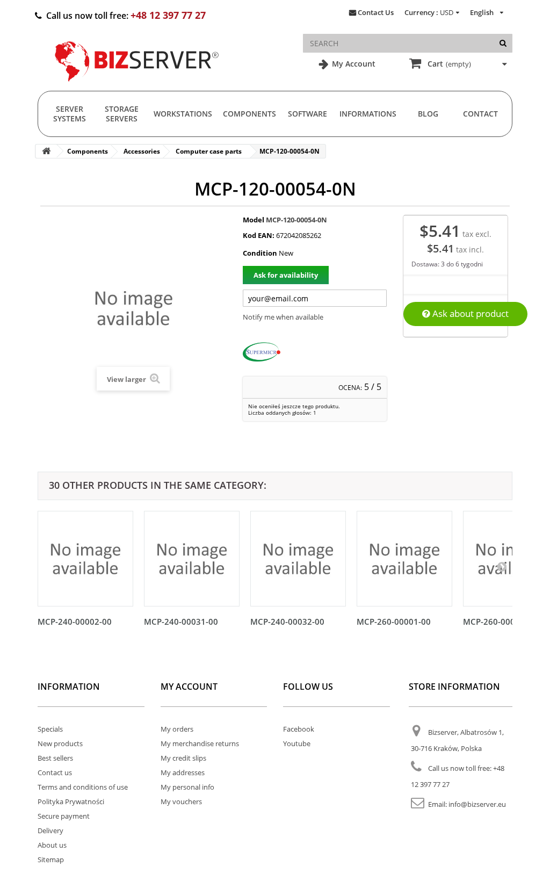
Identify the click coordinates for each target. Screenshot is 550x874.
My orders (177, 729)
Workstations (183, 114)
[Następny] (501, 566)
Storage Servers (122, 114)
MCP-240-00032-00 (287, 621)
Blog (428, 114)
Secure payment (64, 816)
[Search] (503, 43)
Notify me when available (283, 317)
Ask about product (469, 313)
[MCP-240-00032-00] (298, 558)
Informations (367, 114)
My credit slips (183, 758)
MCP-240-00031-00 (181, 621)
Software (307, 114)
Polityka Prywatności (71, 801)
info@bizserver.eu (477, 804)
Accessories (142, 151)
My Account (352, 64)
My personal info (187, 787)
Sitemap (51, 859)
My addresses (183, 772)
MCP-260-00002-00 (500, 621)
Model (253, 220)
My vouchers (181, 801)
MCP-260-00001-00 (394, 621)
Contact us (55, 772)
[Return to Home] (46, 151)
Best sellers (55, 758)
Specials (50, 729)
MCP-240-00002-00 (75, 621)
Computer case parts (209, 151)
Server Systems (69, 114)
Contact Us (376, 12)
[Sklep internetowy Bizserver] (137, 86)
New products (60, 743)
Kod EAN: (258, 235)
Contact (480, 114)
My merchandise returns (200, 743)
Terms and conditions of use (83, 787)
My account (189, 686)
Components (249, 114)
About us (52, 845)
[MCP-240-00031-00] (192, 558)
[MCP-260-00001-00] (404, 558)
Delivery (50, 830)
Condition (260, 253)
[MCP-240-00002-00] (85, 558)
